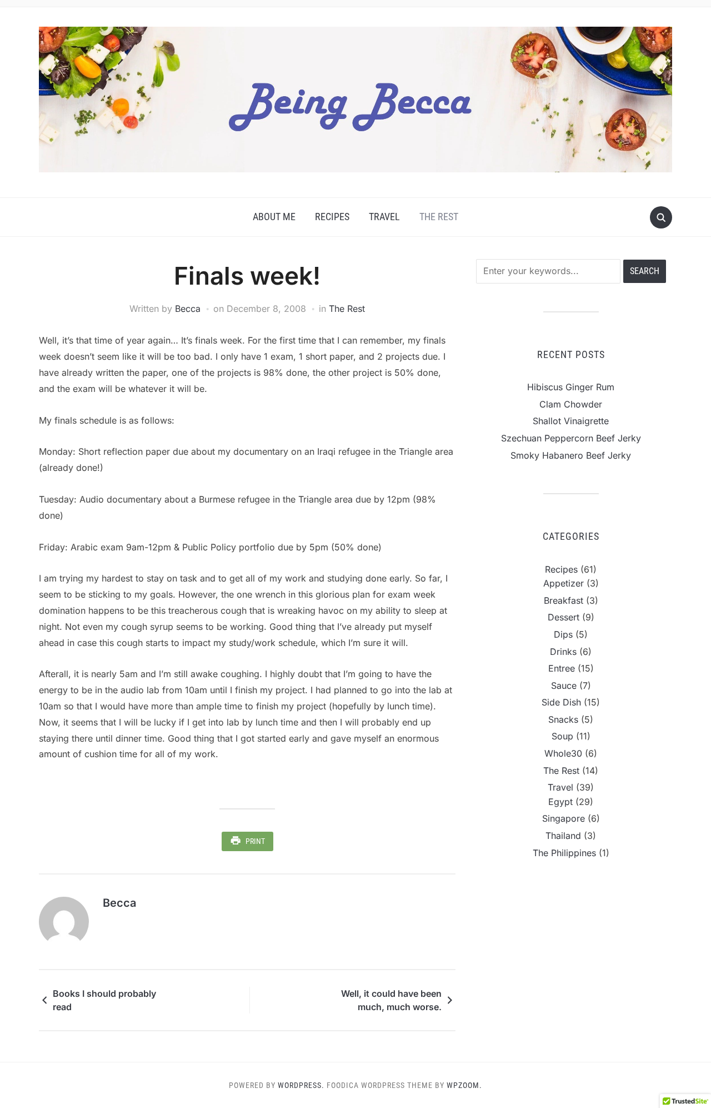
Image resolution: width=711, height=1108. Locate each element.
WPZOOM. (464, 1085)
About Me (274, 216)
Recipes (332, 216)
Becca (188, 308)
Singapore (563, 818)
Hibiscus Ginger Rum (570, 386)
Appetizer (563, 583)
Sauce (564, 685)
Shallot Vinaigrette (571, 420)
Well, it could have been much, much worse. (391, 1000)
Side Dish (561, 702)
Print (255, 841)
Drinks (563, 651)
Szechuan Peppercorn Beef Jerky (571, 438)
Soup (562, 736)
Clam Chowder (570, 404)
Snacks (563, 719)
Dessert (563, 617)
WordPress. (301, 1085)
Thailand (563, 835)
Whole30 (563, 753)
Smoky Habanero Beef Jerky (570, 455)
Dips (563, 634)
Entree (561, 668)
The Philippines (564, 852)
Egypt (560, 801)
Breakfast (563, 600)
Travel (384, 216)
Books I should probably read (104, 1000)
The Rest (438, 216)
